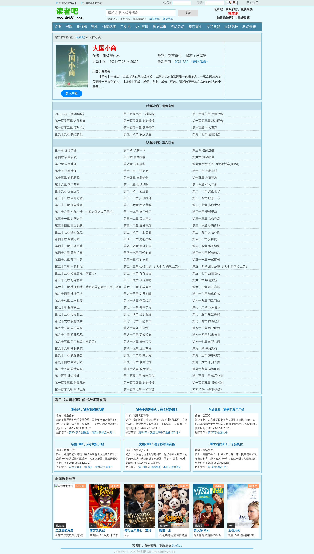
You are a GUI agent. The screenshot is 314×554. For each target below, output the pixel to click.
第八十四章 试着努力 (206, 334)
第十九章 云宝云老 (67, 191)
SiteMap (177, 545)
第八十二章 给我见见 (69, 334)
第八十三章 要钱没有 (137, 334)
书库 (69, 26)
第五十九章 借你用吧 (137, 280)
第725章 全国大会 (218, 432)
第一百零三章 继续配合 (207, 120)
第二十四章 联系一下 (206, 198)
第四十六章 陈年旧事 (69, 252)
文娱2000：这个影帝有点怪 (157, 444)
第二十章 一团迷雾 (136, 191)
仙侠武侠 (109, 26)
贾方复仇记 (97, 530)
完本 (94, 26)
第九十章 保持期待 (204, 348)
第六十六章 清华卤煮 (206, 293)
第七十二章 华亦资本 (206, 307)
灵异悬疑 (213, 26)
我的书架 (168, 19)
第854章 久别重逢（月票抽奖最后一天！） (93, 432)
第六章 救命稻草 (203, 157)
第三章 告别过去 (203, 150)
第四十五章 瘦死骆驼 (206, 246)
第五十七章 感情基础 (206, 273)
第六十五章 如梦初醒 (137, 293)
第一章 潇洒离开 (66, 150)
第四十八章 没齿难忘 (206, 252)
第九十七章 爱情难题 (206, 134)
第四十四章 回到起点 (137, 246)
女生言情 (141, 26)
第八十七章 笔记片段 (206, 341)
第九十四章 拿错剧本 (69, 362)
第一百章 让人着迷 (204, 127)
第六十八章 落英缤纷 (137, 300)
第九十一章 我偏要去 (69, 355)
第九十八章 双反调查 (137, 134)
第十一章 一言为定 (136, 170)
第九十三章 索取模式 (206, 355)
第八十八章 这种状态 (69, 348)
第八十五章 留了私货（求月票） (76, 341)
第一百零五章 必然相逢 (70, 120)
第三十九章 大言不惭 (206, 232)
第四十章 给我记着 (67, 239)
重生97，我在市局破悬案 (87, 409)
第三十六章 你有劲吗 (206, 225)
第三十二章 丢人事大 (137, 218)
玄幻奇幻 (177, 26)
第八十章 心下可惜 (136, 328)
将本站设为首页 (68, 2)
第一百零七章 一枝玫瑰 (139, 113)
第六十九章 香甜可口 (206, 300)
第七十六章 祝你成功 (69, 321)
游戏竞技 (231, 26)
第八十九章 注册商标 (137, 348)
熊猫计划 (165, 530)
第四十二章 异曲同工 (206, 239)
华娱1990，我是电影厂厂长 (226, 409)
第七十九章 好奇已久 (206, 321)
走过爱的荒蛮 (64, 530)
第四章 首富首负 (66, 157)
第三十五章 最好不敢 (137, 225)
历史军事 (159, 26)
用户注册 (252, 2)
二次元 (125, 26)
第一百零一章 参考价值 (139, 127)
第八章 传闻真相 (134, 164)
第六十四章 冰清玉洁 (69, 293)
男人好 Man (202, 530)
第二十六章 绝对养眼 (137, 205)
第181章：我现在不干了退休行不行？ (159, 432)
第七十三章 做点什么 (69, 314)
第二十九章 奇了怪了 (137, 211)
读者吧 (75, 13)
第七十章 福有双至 (67, 307)
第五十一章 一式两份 (206, 259)
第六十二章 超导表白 (137, 287)
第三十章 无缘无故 (204, 211)
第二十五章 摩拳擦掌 (69, 205)
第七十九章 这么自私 (69, 328)
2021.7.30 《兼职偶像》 (192, 61)
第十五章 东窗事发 (204, 177)
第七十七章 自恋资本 (137, 321)
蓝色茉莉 (234, 530)
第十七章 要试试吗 (136, 184)
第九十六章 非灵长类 (206, 362)
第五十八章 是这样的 (69, 280)
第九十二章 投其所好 (137, 355)
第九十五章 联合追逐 (137, 362)
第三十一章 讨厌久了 (69, 218)
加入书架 (72, 93)
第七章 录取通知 (66, 164)
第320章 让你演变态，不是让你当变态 (159, 467)
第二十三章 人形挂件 (137, 198)
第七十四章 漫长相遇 (137, 314)
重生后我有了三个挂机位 (226, 444)
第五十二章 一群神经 (69, 266)
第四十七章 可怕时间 (137, 252)
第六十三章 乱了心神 (206, 287)
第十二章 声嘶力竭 (204, 170)
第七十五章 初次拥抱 (206, 314)
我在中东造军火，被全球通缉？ (157, 409)
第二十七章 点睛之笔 (206, 205)
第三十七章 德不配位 (69, 232)
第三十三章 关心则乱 (206, 218)
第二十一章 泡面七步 (206, 191)
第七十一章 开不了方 (137, 307)
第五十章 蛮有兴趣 (136, 259)
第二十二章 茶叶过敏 (69, 198)
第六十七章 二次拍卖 (69, 300)
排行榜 (82, 26)
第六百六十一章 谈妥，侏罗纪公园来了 (91, 467)
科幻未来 (249, 26)
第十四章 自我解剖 (136, 177)
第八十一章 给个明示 (206, 328)
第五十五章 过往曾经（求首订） (76, 273)
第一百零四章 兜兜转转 (139, 120)
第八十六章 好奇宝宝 (137, 341)
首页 (57, 26)
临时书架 (154, 19)
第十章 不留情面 (66, 170)
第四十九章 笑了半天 (69, 259)
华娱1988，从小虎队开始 (87, 444)
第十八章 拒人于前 (204, 184)
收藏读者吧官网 (94, 2)
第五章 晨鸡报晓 (134, 157)
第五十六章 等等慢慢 (137, 273)
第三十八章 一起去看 (137, 232)
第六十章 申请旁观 (204, 280)
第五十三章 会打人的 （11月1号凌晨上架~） (153, 266)
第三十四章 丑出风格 (69, 225)
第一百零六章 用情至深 (207, 113)
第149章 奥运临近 (218, 467)
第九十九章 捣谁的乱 (69, 134)
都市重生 (195, 26)
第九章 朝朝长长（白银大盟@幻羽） (216, 164)
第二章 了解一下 (134, 150)
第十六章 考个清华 (67, 184)
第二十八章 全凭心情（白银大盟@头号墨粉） (85, 211)
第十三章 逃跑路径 (67, 177)
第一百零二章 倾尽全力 (70, 127)
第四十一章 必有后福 (137, 239)
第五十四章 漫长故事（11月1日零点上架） (220, 266)
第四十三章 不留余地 (69, 246)
